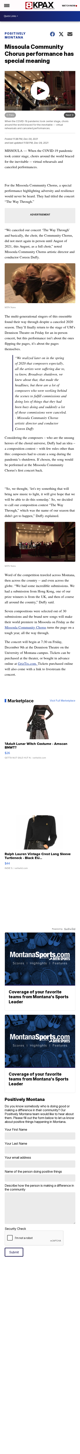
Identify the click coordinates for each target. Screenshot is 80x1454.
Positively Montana (15, 35)
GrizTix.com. (28, 663)
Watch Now (69, 5)
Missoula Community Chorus (25, 627)
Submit (14, 1252)
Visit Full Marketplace (62, 700)
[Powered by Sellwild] (69, 929)
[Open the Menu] (6, 5)
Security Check (15, 1229)
